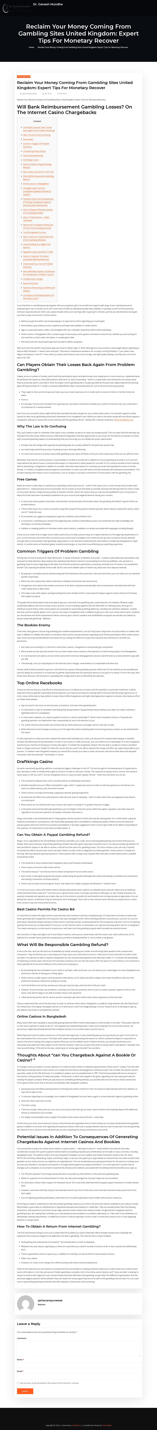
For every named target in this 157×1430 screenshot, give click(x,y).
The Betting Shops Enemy (34, 151)
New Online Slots (30, 283)
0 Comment (61, 93)
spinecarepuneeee (28, 93)
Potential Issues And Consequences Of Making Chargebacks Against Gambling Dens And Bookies (38, 202)
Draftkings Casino (31, 160)
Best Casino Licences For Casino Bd (38, 172)
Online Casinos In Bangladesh (36, 183)
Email (20, 1371)
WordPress (76, 1425)
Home (31, 47)
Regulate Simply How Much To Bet (38, 252)
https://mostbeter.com (123, 420)
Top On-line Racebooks (33, 155)
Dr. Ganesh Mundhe (48, 4)
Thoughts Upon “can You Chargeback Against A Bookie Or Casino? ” (37, 191)
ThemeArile (106, 1425)
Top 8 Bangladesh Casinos (34, 232)
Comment (21, 1338)
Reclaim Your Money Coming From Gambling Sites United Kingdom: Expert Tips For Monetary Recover (83, 47)
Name (20, 1359)
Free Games (28, 139)
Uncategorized (24, 76)
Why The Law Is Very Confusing (36, 135)
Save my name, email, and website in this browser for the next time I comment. (49, 1383)
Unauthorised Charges (33, 279)
